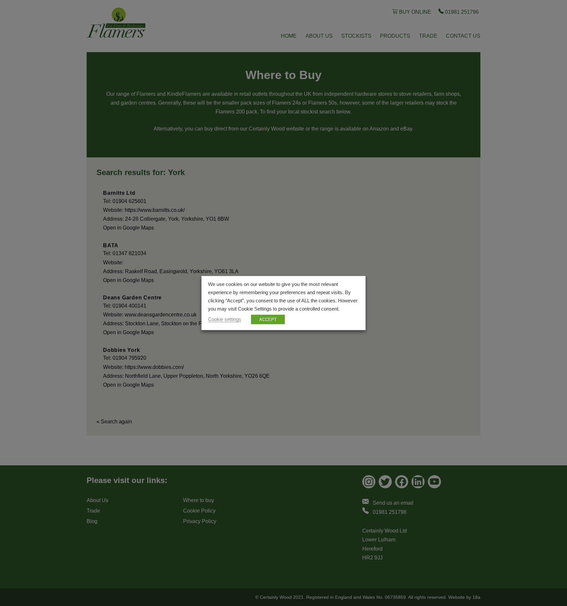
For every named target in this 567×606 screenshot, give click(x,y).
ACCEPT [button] (268, 319)
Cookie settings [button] (224, 319)
